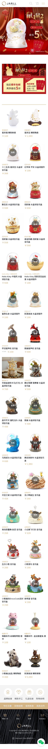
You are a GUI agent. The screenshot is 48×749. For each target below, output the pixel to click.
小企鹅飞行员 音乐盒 (33, 530)
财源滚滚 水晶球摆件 (33, 314)
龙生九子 (5, 311)
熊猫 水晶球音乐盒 (32, 420)
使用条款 (29, 706)
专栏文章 (7, 706)
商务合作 (40, 706)
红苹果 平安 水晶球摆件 (34, 167)
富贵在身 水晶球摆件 (11, 314)
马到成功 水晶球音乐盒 (12, 458)
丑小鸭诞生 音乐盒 (32, 495)
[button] (41, 742)
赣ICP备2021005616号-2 (24, 733)
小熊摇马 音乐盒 (31, 564)
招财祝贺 (27, 165)
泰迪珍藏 (27, 237)
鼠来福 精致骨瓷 (9, 133)
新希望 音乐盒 (30, 599)
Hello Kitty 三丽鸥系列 (9, 274)
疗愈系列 (5, 346)
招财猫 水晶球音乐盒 (33, 204)
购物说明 (18, 706)
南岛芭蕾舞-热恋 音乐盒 (12, 530)
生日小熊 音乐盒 (9, 564)
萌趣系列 (5, 634)
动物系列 (5, 165)
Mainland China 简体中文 (24, 738)
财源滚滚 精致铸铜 (32, 673)
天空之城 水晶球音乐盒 (12, 495)
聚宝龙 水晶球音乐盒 (11, 204)
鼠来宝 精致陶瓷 (31, 133)
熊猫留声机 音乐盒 (32, 348)
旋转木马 (5, 380)
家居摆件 (5, 130)
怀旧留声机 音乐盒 (10, 348)
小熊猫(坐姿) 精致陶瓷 (11, 673)
